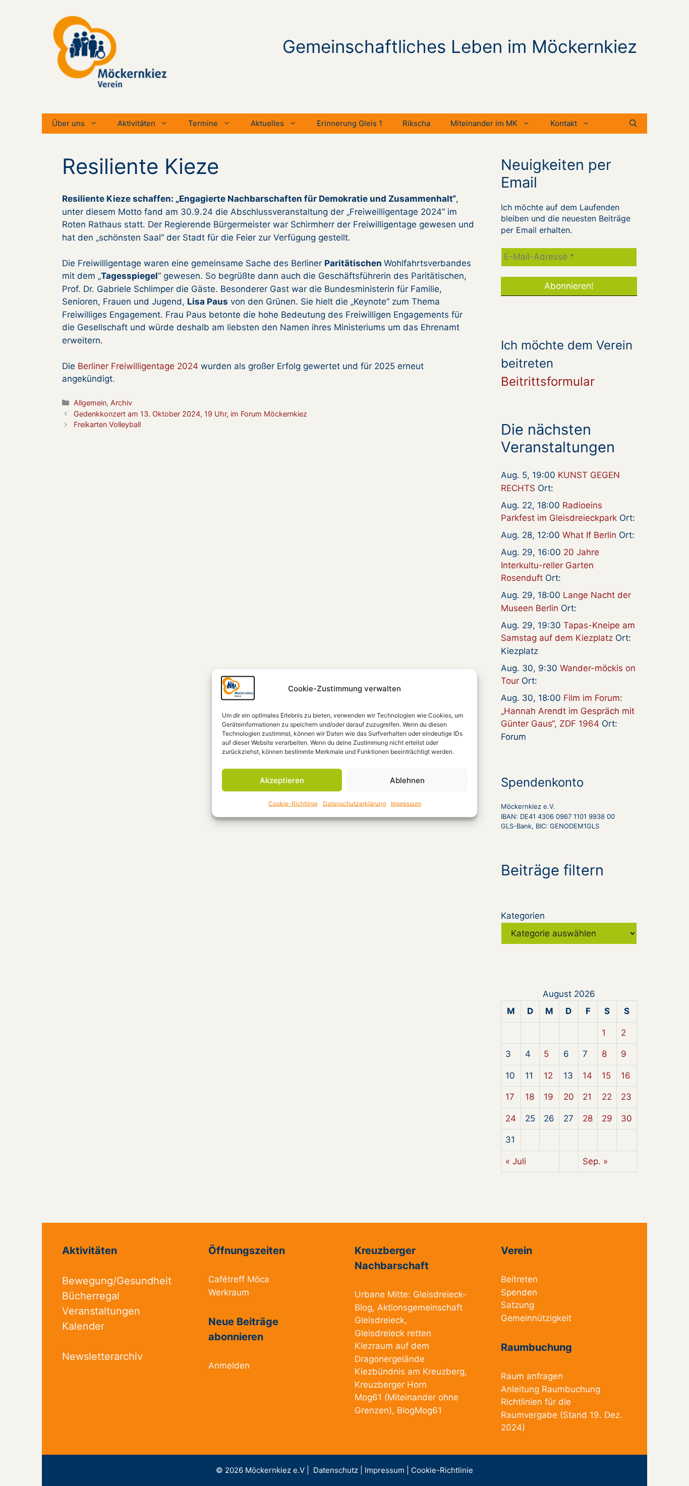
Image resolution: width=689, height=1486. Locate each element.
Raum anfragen (532, 1376)
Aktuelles (267, 123)
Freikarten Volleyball (107, 424)
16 (625, 1076)
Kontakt (563, 123)
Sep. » (595, 1161)
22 (607, 1097)
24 (510, 1118)
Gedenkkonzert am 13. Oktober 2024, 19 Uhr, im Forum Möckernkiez (190, 413)
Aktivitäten (136, 123)
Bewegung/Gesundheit (116, 1281)
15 (606, 1076)
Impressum (406, 803)
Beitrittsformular (548, 381)
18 (529, 1097)
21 (587, 1097)
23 (626, 1097)
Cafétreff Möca (238, 1279)
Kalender (83, 1326)
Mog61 (368, 1397)
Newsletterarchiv (102, 1356)
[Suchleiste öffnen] (633, 123)
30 (626, 1118)
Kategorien (523, 916)
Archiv (121, 402)
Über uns (68, 123)
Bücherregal (91, 1296)
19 (548, 1097)
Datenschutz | (339, 1470)
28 (588, 1118)
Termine (203, 123)
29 (607, 1118)
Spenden (519, 1292)
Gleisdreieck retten (393, 1333)
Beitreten (519, 1279)
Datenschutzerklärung (354, 803)
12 (548, 1076)
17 (509, 1097)
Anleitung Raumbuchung (550, 1389)
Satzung (517, 1305)
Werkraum (228, 1292)
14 (587, 1076)
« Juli (515, 1161)
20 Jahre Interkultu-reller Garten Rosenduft (550, 565)
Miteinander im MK (484, 123)
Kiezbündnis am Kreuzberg (410, 1371)
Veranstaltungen (101, 1311)
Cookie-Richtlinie (293, 803)
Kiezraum (374, 1346)
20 (568, 1097)
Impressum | (388, 1470)
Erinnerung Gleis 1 (349, 123)
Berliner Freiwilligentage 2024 (138, 366)
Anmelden (229, 1365)
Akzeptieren (282, 780)
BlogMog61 (419, 1410)
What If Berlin (589, 535)
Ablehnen (407, 780)
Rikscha (416, 123)
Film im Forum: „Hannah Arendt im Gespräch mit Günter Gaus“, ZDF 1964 (568, 711)
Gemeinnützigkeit (536, 1318)
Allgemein (90, 402)
